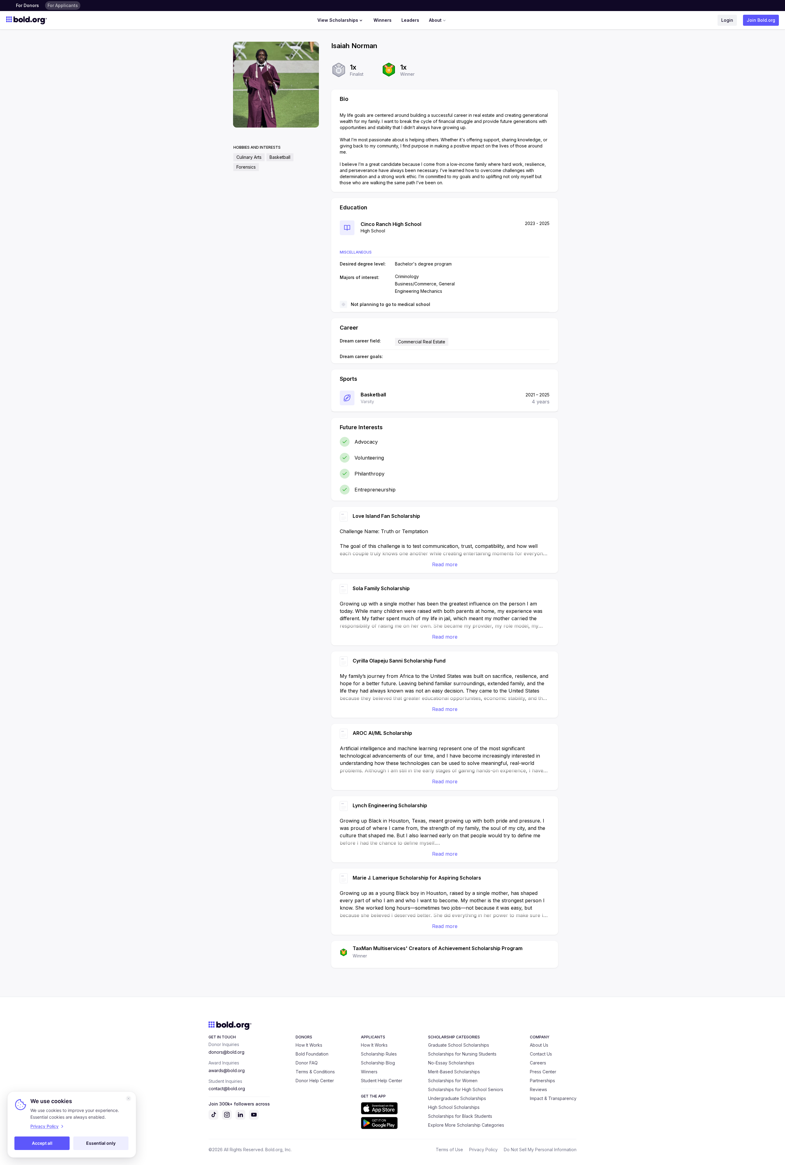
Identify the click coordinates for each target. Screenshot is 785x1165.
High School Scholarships (454, 1107)
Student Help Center (381, 1080)
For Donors (27, 5)
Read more (445, 564)
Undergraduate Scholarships (457, 1098)
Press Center (543, 1071)
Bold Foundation (312, 1053)
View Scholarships (337, 20)
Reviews (538, 1089)
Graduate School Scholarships (458, 1045)
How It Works (309, 1045)
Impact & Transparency (553, 1098)
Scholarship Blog (378, 1062)
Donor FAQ (307, 1062)
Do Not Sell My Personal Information (540, 1149)
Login (727, 20)
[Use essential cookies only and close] (128, 1098)
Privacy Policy (483, 1149)
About (435, 20)
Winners (382, 20)
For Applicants (63, 5)
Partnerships (542, 1080)
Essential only (101, 1143)
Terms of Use (449, 1149)
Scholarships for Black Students (460, 1116)
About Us (539, 1045)
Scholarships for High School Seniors (465, 1089)
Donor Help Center (315, 1080)
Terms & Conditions (315, 1071)
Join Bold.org (761, 20)
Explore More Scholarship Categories (466, 1125)
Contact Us (541, 1053)
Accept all (42, 1143)
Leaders (410, 20)
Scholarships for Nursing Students (462, 1053)
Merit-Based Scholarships (454, 1071)
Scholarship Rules (379, 1053)
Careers (538, 1062)
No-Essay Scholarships (451, 1062)
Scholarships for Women (452, 1080)
